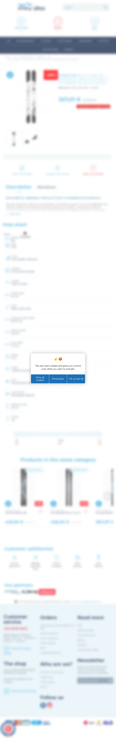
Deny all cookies (40, 379)
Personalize (58, 378)
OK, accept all (76, 378)
